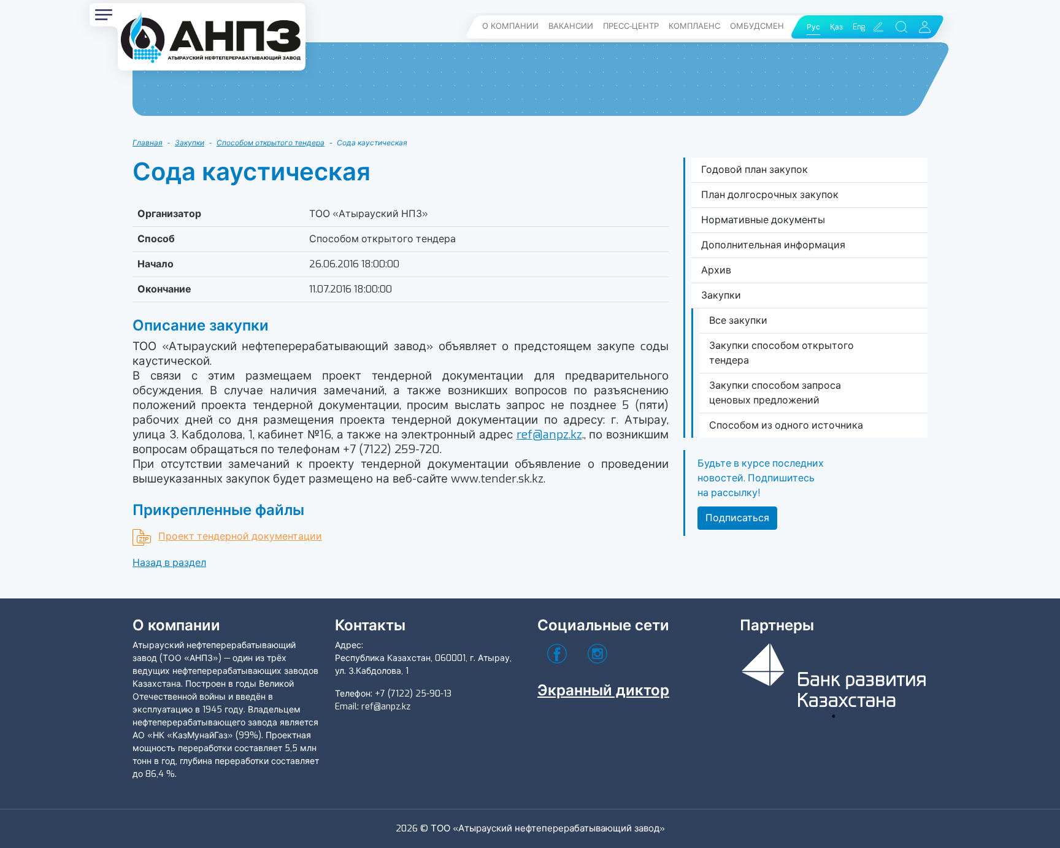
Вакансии (570, 26)
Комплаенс (694, 26)
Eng (859, 27)
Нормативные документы (763, 219)
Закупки (189, 143)
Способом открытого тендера (271, 143)
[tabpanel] (834, 673)
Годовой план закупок (754, 169)
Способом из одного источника (786, 425)
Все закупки (738, 320)
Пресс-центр (631, 26)
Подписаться (737, 517)
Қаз (836, 27)
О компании (510, 26)
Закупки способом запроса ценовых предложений (775, 393)
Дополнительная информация (773, 245)
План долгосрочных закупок (770, 194)
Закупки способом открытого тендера (781, 353)
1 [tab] (834, 716)
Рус (813, 27)
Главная (147, 143)
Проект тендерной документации (240, 536)
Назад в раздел (169, 562)
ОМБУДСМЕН (757, 26)
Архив (716, 270)
